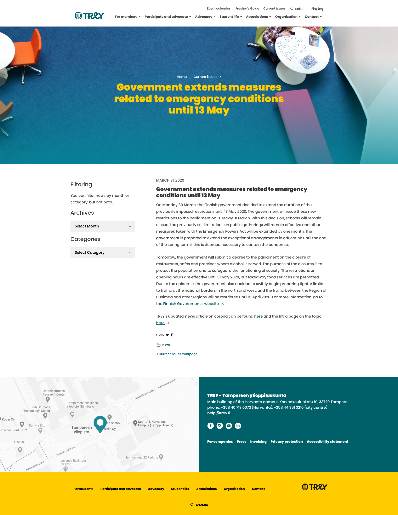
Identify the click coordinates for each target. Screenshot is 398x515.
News (166, 344)
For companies (220, 442)
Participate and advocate (166, 17)
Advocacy (203, 17)
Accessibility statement (327, 442)
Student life (229, 17)
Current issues (274, 8)
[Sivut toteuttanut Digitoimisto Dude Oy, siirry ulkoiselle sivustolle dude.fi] (199, 505)
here (258, 316)
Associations (257, 17)
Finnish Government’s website (191, 304)
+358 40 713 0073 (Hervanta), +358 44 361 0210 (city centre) (274, 408)
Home (182, 77)
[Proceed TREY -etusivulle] (315, 489)
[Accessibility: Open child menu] (140, 16)
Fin (314, 9)
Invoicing (258, 442)
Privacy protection (287, 442)
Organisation (286, 17)
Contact (312, 17)
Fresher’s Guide (247, 8)
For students (83, 489)
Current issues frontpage (177, 354)
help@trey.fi (218, 413)
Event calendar (219, 8)
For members (126, 17)
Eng (320, 9)
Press (241, 442)
